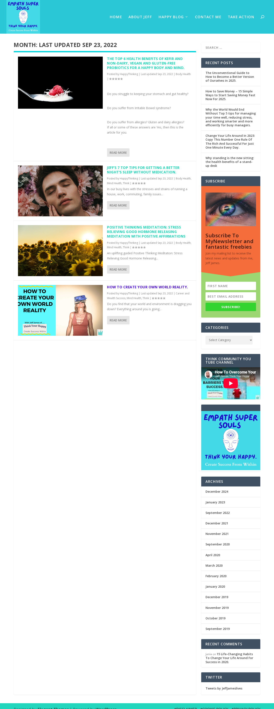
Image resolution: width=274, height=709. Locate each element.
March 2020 (214, 565)
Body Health (183, 74)
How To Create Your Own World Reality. (147, 287)
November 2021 (217, 534)
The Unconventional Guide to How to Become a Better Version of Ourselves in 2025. (230, 77)
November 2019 (217, 608)
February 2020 (216, 576)
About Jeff (140, 17)
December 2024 (217, 491)
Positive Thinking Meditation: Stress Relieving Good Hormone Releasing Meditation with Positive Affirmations (146, 232)
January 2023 (215, 502)
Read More (118, 153)
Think (126, 183)
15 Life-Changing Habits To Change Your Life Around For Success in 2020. (229, 658)
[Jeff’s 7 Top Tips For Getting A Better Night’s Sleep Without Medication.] (60, 191)
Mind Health (114, 183)
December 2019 (217, 597)
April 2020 (213, 555)
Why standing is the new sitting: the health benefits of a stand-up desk (230, 162)
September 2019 (218, 629)
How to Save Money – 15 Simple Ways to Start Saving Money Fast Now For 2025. (230, 95)
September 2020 (218, 544)
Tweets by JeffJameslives (224, 688)
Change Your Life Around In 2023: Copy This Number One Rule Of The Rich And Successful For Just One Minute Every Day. (230, 141)
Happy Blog (171, 17)
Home (116, 17)
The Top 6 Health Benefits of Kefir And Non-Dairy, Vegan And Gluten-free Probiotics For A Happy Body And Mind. (146, 63)
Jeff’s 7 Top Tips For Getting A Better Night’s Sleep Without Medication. (143, 170)
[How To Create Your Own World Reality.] (60, 310)
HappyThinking (129, 74)
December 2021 (217, 523)
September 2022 (218, 513)
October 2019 (215, 618)
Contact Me (208, 17)
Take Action (241, 17)
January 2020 (215, 586)
